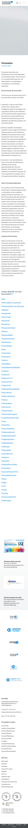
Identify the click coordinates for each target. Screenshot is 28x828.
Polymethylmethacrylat (10, 418)
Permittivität (6, 313)
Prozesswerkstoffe (8, 497)
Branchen (4, 764)
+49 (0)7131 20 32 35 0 (8, 709)
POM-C (4, 479)
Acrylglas (4, 741)
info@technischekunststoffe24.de (11, 712)
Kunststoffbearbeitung (8, 731)
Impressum (18, 824)
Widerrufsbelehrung (7, 787)
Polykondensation (8, 396)
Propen (4, 490)
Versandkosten (5, 784)
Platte (3, 350)
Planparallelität (7, 335)
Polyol (3, 421)
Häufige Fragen (5, 776)
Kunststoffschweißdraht (8, 751)
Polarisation (5, 357)
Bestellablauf (5, 779)
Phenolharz (5, 324)
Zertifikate (4, 766)
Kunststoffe (4, 726)
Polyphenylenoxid (8, 432)
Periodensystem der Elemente (12, 306)
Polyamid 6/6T (6, 382)
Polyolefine (5, 425)
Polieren (4, 360)
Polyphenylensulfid (8, 436)
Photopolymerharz (8, 328)
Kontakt (4, 824)
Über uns (4, 774)
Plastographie (6, 346)
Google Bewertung (9, 804)
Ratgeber (4, 771)
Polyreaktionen (7, 454)
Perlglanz (4, 310)
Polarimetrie (6, 353)
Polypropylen (6, 450)
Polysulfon (5, 461)
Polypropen (5, 447)
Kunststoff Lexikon (7, 769)
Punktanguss (6, 500)
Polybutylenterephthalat (10, 389)
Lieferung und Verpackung (9, 781)
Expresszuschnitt (6, 738)
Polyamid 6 (5, 375)
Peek (3, 299)
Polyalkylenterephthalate (10, 367)
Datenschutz (11, 824)
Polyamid (4, 371)
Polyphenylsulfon (7, 439)
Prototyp (4, 493)
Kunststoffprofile (6, 733)
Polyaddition (6, 364)
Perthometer (6, 317)
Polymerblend (6, 403)
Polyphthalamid (7, 443)
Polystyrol (5, 457)
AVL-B (14, 826)
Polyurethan (5, 468)
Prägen (4, 483)
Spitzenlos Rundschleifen (8, 746)
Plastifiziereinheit (8, 339)
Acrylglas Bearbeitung (7, 743)
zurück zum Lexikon (6, 65)
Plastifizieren (6, 342)
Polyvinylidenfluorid (8, 475)
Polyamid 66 (6, 385)
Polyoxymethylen (7, 429)
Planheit (4, 331)
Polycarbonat (6, 393)
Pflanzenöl (5, 321)
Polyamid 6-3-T (7, 378)
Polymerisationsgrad (9, 414)
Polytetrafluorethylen (9, 465)
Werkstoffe (4, 761)
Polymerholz (6, 407)
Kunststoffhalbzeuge (7, 736)
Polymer (4, 400)
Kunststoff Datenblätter (8, 728)
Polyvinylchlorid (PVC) (9, 472)
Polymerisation (7, 411)
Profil (3, 486)
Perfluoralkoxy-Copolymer (11, 303)
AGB (24, 824)
